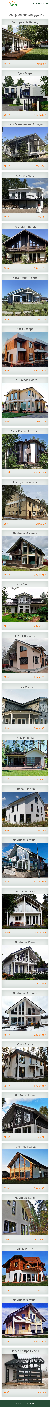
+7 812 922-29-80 (40, 3)
